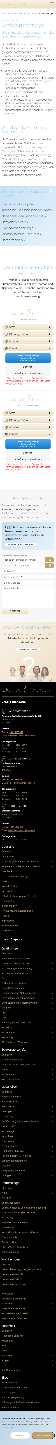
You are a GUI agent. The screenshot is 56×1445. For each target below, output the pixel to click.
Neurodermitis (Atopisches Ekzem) (20, 1232)
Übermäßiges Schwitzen (15, 1247)
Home (4, 13)
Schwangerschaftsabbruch (16, 1022)
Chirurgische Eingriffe (17, 204)
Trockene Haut (9, 1242)
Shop (5, 1377)
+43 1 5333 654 (16, 732)
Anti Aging (7, 1293)
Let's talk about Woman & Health (19, 896)
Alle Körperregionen (12, 1370)
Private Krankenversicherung (17, 910)
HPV (4, 1012)
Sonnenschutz (9, 1237)
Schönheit (8, 1326)
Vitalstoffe (7, 1303)
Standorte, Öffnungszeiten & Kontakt (22, 861)
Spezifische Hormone (13, 1170)
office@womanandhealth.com (28, 373)
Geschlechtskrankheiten (15, 1222)
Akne (4, 1192)
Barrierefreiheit (10, 925)
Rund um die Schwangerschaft (18, 1064)
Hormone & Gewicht (12, 1274)
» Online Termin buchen (20, 544)
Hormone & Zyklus (12, 1279)
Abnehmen (7, 1340)
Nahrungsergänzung (13, 1397)
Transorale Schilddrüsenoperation (26, 210)
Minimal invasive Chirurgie (20, 234)
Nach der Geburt (11, 1079)
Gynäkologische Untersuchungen (20, 1002)
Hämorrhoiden (12, 240)
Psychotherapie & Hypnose (16, 1155)
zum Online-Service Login (15, 876)
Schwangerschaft (13, 1049)
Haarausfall (8, 1227)
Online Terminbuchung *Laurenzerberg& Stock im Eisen (28, 358)
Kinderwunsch (9, 1032)
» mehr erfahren (28, 649)
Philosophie (8, 901)
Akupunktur (8, 1106)
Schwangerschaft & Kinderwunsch (20, 1402)
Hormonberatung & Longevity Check (21, 1269)
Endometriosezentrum (14, 983)
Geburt (5, 1069)
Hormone (7, 1007)
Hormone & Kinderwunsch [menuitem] (16, 1288)
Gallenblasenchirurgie (17, 228)
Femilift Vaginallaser (13, 988)
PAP (4, 1017)
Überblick (7, 953)
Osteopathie (8, 1141)
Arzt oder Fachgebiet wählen (14, 556)
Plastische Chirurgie (13, 1151)
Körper (5, 1360)
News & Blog (8, 891)
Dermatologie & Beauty (14, 1387)
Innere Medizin (10, 1101)
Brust (4, 978)
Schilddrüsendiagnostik (14, 1160)
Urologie (6, 1175)
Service (5, 881)
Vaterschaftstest (10, 1407)
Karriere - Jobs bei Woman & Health (21, 866)
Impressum (8, 920)
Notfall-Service (10, 886)
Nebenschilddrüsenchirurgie (23, 216)
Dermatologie (10, 1183)
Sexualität (7, 1027)
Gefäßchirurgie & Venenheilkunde (20, 1121)
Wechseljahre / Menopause (16, 1042)
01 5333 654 (28, 367)
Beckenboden (9, 1382)
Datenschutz (8, 930)
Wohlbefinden (11, 1259)
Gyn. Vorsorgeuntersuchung (17, 968)
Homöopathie (9, 1126)
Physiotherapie (10, 1146)
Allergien (6, 1197)
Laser (5, 1365)
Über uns (8, 846)
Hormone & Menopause (14, 1284)
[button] (52, 4)
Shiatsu (6, 1165)
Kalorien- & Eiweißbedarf (15, 1313)
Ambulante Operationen (15, 973)
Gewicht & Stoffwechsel (14, 1318)
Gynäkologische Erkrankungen (18, 998)
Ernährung (7, 1116)
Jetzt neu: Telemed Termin (16, 958)
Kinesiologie (8, 1131)
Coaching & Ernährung (14, 1298)
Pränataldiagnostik (12, 1059)
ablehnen (20, 1435)
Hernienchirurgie (14, 222)
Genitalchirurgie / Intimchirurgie (19, 993)
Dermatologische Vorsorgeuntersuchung (24, 1207)
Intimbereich (8, 1355)
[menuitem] (28, 852)
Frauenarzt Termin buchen (16, 963)
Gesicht (6, 1350)
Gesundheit (15, 13)
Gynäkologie (10, 948)
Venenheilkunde (10, 1252)
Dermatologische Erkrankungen (19, 1212)
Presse (5, 915)
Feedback (7, 871)
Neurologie (8, 1136)
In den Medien (9, 905)
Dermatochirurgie (11, 1202)
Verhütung (7, 1037)
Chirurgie (27, 13)
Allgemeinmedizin (11, 1096)
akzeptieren (43, 1435)
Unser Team (8, 856)
